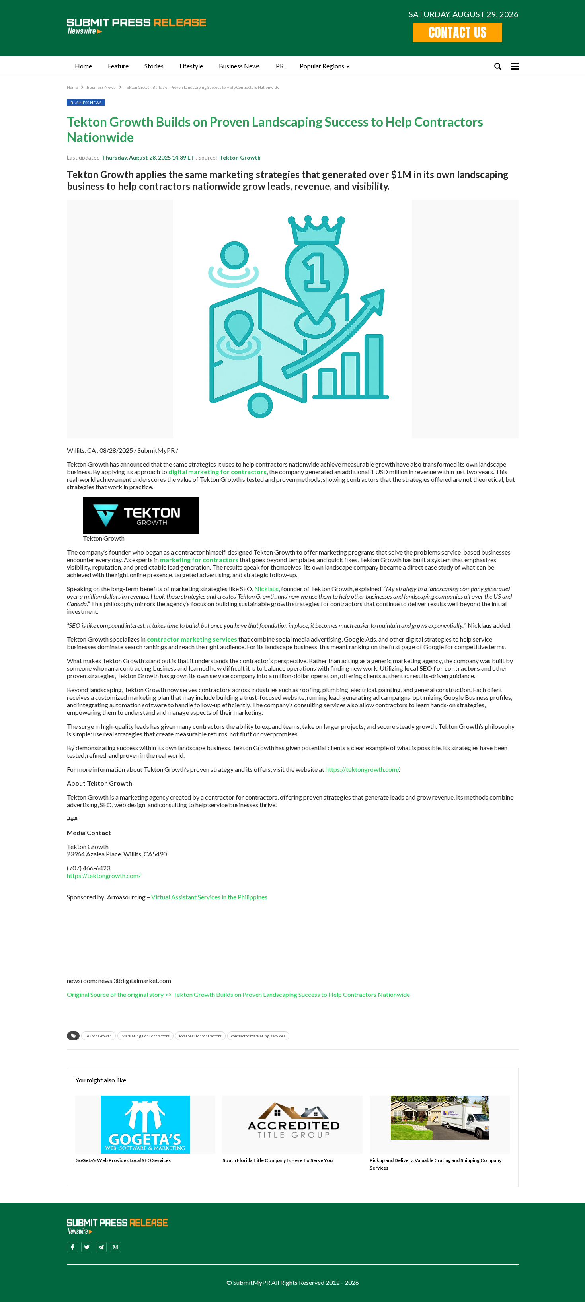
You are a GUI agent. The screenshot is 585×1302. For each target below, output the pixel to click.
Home (83, 66)
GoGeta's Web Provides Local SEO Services (123, 1160)
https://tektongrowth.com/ (362, 769)
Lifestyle (191, 66)
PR (280, 66)
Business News (239, 66)
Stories (154, 66)
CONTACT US (457, 32)
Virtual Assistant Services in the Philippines (209, 897)
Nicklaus (266, 588)
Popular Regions (322, 66)
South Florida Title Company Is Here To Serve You (277, 1160)
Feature (118, 66)
